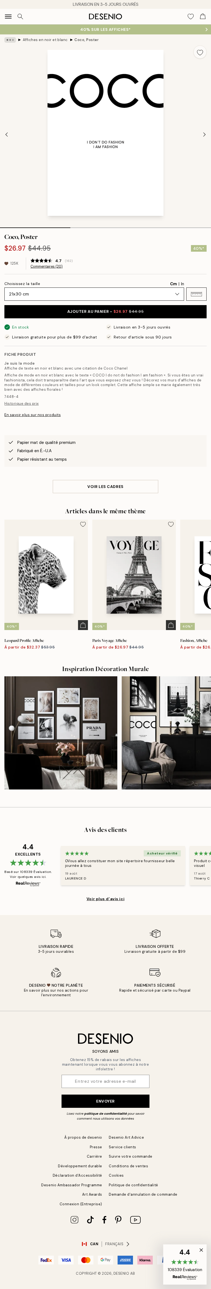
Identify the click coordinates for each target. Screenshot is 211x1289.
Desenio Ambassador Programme (71, 1185)
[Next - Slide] (204, 134)
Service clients (122, 1147)
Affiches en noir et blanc (45, 39)
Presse (96, 1147)
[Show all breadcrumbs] (10, 40)
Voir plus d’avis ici (105, 898)
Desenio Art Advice (126, 1137)
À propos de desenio (83, 1137)
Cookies (116, 1175)
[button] (196, 294)
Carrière (94, 1156)
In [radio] (182, 284)
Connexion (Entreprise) (81, 1204)
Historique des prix (21, 403)
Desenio (121, 1273)
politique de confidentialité (105, 1113)
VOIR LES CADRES (105, 486)
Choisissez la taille (22, 283)
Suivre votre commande (130, 1156)
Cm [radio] (173, 284)
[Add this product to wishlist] (200, 52)
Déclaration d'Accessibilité (77, 1175)
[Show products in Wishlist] (191, 16)
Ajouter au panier (105, 311)
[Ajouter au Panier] (83, 625)
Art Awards (92, 1194)
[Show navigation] (8, 16)
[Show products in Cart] (203, 16)
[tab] (35, 226)
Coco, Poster (86, 39)
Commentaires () (46, 266)
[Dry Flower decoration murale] (60, 732)
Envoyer (105, 1101)
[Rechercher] (20, 16)
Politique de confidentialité (133, 1185)
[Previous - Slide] (6, 134)
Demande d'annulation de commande (143, 1194)
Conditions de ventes (128, 1166)
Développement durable (80, 1166)
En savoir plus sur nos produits (32, 415)
